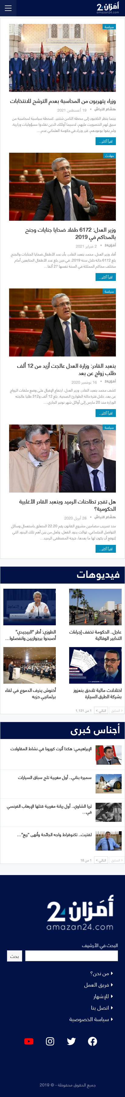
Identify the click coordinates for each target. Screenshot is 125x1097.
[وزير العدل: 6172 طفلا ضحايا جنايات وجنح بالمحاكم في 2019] (62, 187)
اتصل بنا (100, 1007)
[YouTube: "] (29, 1041)
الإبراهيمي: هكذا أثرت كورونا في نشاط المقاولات (51, 748)
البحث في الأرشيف (100, 945)
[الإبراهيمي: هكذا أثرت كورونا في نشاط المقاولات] (109, 755)
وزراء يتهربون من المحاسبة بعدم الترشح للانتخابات (63, 100)
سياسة (109, 26)
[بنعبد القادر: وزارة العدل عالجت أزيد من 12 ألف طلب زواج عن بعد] (62, 322)
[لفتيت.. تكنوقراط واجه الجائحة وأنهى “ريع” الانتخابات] (109, 841)
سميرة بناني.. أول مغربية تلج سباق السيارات (55, 777)
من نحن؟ (99, 973)
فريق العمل (96, 984)
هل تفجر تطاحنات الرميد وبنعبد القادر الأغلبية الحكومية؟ (67, 504)
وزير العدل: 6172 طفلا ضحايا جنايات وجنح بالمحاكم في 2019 (70, 232)
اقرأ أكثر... (106, 141)
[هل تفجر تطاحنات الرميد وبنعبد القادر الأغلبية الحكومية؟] (62, 459)
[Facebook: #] (92, 1041)
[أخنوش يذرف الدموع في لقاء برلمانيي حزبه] (29, 665)
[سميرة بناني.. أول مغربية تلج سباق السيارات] (109, 783)
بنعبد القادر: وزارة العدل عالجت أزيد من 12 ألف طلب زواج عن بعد (66, 368)
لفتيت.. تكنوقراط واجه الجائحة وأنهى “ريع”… (54, 834)
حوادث (109, 155)
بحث (14, 955)
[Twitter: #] (71, 1041)
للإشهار (101, 996)
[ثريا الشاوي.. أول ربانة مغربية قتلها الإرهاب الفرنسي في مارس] (109, 812)
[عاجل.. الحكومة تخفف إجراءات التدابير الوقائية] (95, 607)
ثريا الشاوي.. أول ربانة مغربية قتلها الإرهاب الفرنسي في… (49, 808)
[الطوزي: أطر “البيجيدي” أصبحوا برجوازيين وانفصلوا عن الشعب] (29, 607)
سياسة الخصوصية (89, 1019)
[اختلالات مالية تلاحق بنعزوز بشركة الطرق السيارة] (95, 665)
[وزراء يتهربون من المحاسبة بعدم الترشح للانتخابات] (62, 58)
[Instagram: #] (50, 1041)
